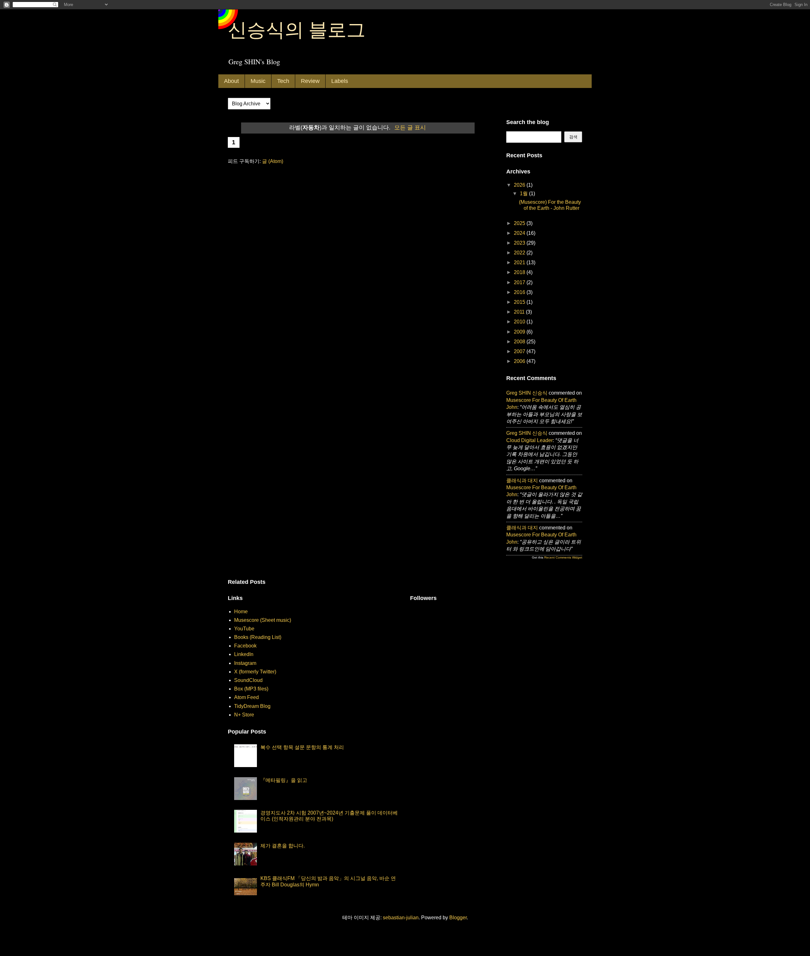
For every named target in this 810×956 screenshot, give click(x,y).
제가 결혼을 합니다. (282, 845)
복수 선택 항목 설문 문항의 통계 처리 (302, 747)
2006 (520, 361)
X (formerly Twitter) (255, 671)
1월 (524, 193)
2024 (520, 233)
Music (258, 81)
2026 (520, 185)
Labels (339, 81)
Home (241, 611)
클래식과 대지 (522, 480)
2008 (520, 341)
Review (310, 81)
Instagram (245, 663)
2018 (520, 272)
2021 (520, 262)
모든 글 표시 (410, 127)
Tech (283, 81)
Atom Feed (246, 697)
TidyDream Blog (252, 706)
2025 (520, 223)
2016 (520, 292)
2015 (520, 302)
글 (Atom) (272, 161)
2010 (520, 321)
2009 (520, 331)
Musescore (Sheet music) (262, 620)
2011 (520, 312)
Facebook (245, 645)
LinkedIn (243, 654)
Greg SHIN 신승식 (526, 393)
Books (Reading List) (257, 637)
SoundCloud (248, 680)
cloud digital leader (529, 440)
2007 (520, 351)
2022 (520, 252)
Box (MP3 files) (251, 688)
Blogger (458, 917)
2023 (520, 243)
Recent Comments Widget (563, 557)
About (231, 81)
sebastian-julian (401, 917)
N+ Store (244, 714)
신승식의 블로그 (296, 29)
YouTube (244, 628)
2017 (520, 282)
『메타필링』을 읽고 (283, 780)
